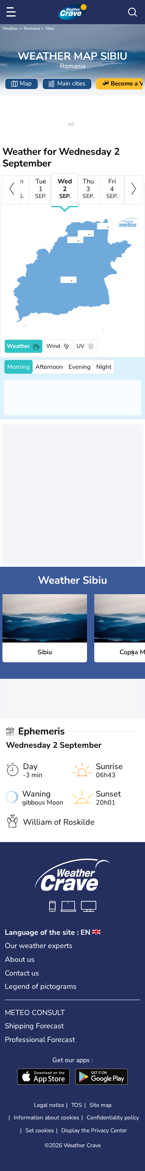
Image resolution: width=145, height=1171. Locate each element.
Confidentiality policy (113, 1117)
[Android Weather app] (101, 1077)
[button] (62, 279)
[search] (132, 12)
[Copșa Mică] (67, 240)
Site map (100, 1105)
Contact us (22, 973)
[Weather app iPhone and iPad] (43, 1077)
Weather (10, 28)
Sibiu (50, 28)
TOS (76, 1105)
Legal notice (49, 1105)
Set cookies (39, 1130)
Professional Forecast (40, 1039)
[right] (133, 189)
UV (81, 346)
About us (20, 959)
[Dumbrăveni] (97, 226)
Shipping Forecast (34, 1026)
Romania (32, 28)
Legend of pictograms (41, 986)
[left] (11, 189)
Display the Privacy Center (94, 1130)
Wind (53, 346)
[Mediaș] (77, 233)
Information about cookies (46, 1117)
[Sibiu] (60, 280)
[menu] (12, 12)
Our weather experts (38, 946)
